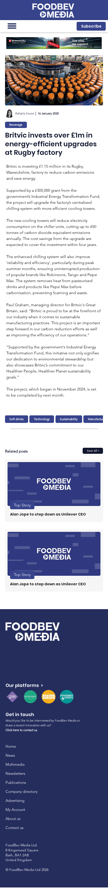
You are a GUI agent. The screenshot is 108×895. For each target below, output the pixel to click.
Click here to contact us (21, 730)
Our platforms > (24, 685)
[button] (91, 26)
